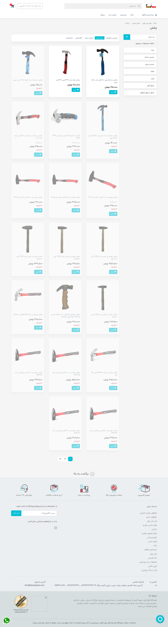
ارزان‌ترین (69, 38)
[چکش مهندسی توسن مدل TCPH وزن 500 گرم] (102, 296)
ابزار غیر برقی (152, 521)
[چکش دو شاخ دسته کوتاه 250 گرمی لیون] (27, 62)
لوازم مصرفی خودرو (149, 533)
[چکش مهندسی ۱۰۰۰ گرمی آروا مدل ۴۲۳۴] (27, 179)
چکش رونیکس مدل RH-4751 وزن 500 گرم (27, 315)
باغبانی (154, 529)
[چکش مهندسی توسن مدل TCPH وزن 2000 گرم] (102, 238)
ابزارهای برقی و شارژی (148, 513)
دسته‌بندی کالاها (148, 15)
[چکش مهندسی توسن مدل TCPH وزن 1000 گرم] (27, 238)
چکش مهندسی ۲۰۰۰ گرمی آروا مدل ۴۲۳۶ (102, 197)
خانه (132, 15)
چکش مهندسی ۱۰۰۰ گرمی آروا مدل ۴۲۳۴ (28, 197)
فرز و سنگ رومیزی (149, 570)
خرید (112, 92)
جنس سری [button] (149, 64)
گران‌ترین (78, 38)
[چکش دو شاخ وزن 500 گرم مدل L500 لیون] (102, 62)
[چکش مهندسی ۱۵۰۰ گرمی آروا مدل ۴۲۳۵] (65, 179)
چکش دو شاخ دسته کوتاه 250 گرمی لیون (27, 80)
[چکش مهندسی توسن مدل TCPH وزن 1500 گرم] (65, 238)
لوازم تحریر (152, 541)
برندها (103, 15)
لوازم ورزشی (152, 537)
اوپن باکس (152, 566)
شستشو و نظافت (150, 549)
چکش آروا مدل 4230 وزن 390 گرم (68, 80)
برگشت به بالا (81, 474)
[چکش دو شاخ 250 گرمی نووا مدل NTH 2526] (65, 117)
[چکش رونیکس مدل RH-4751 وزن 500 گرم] (27, 296)
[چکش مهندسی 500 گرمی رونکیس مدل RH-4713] (102, 412)
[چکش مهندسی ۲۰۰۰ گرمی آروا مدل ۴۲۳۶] (102, 179)
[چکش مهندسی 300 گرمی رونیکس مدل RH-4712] (65, 412)
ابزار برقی (153, 554)
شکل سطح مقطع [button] (147, 92)
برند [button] (152, 50)
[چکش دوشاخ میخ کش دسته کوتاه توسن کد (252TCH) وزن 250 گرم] (65, 296)
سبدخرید (123, 15)
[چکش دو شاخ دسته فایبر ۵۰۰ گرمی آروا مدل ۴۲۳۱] (27, 117)
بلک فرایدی (152, 558)
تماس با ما (112, 15)
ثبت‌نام (16, 513)
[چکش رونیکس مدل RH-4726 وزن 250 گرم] (102, 354)
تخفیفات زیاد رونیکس (148, 562)
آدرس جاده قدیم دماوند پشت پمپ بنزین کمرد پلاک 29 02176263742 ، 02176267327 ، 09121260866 (98, 585)
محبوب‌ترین (89, 38)
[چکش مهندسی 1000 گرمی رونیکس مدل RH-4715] (65, 354)
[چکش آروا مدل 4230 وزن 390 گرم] (65, 62)
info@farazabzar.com (34, 585)
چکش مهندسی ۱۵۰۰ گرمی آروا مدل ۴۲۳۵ (65, 197)
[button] (14, 6)
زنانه (155, 545)
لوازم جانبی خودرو (150, 525)
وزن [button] (152, 78)
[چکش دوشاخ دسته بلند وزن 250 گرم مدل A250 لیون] (102, 117)
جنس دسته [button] (149, 57)
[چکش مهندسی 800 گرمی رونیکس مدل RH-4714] (27, 354)
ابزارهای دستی (151, 517)
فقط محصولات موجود (144, 43)
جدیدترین (99, 38)
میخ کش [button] (150, 85)
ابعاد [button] (152, 71)
